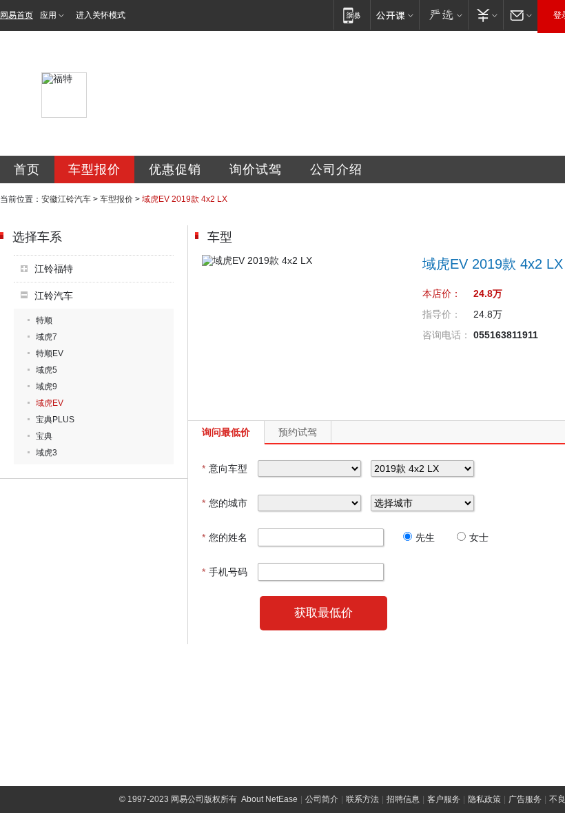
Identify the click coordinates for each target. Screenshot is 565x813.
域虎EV (49, 403)
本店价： (441, 293)
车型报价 (94, 169)
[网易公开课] (394, 15)
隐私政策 (484, 799)
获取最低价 (323, 612)
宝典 (44, 436)
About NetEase (269, 799)
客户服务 (443, 799)
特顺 (44, 320)
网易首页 (16, 15)
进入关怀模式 (100, 15)
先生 (425, 537)
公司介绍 (336, 169)
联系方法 (362, 799)
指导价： (441, 314)
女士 (479, 537)
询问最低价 (226, 432)
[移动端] (351, 15)
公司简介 (321, 799)
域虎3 (46, 452)
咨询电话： (446, 334)
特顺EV (49, 353)
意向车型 (224, 468)
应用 (48, 15)
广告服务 (525, 799)
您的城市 (224, 502)
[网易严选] (443, 15)
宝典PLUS (55, 419)
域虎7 (46, 337)
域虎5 (46, 370)
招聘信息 (403, 799)
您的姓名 (224, 537)
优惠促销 (175, 169)
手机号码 (224, 571)
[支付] (485, 15)
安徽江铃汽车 (66, 199)
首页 (27, 169)
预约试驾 (297, 432)
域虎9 (46, 386)
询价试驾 (255, 169)
